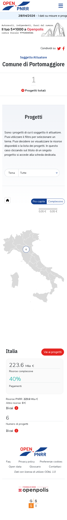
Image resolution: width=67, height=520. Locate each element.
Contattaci (55, 466)
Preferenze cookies (51, 461)
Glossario (35, 466)
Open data (15, 466)
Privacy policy (27, 461)
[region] (33, 270)
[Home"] (7, 200)
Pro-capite (39, 201)
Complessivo (55, 201)
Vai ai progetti (53, 352)
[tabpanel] (33, 389)
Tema (11, 173)
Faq (8, 461)
